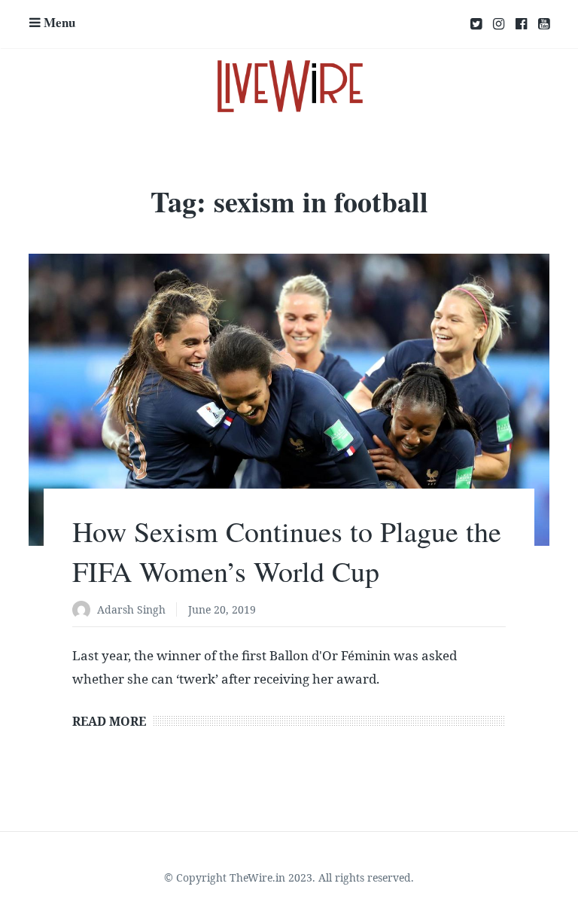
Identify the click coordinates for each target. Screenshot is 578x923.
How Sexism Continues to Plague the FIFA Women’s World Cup (286, 551)
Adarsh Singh (131, 609)
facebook (521, 24)
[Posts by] (84, 611)
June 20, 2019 (222, 609)
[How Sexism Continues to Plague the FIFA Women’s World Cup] (289, 400)
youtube (543, 24)
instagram (498, 24)
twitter (476, 24)
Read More (109, 721)
